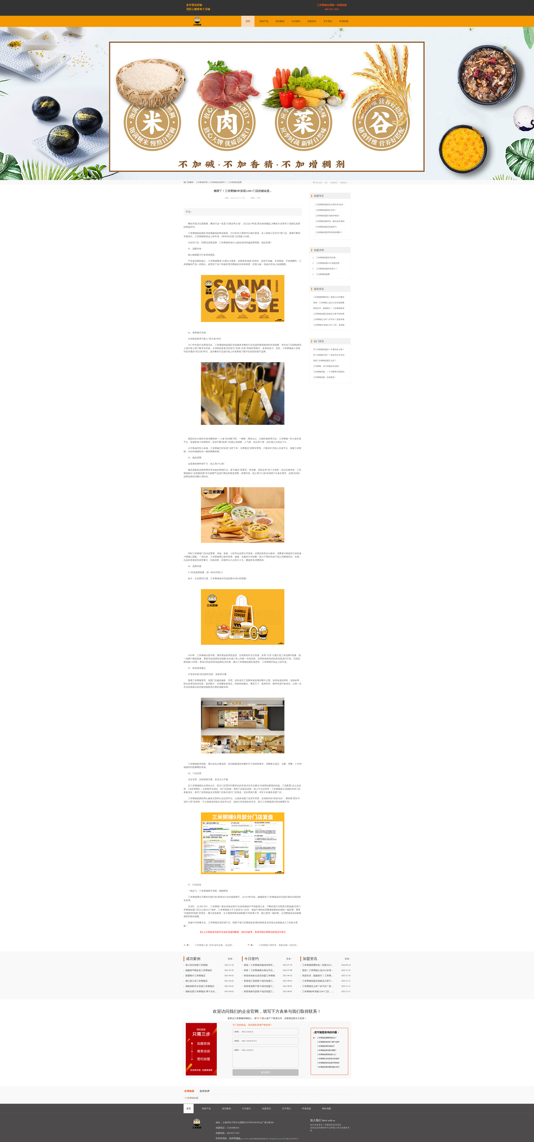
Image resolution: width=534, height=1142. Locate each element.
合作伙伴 (205, 1091)
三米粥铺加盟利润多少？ (327, 269)
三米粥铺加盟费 (235, 182)
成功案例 (279, 21)
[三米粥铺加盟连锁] (197, 1123)
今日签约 (295, 21)
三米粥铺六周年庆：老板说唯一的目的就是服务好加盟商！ (279, 945)
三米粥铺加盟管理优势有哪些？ (329, 232)
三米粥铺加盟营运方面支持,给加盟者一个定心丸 (331, 205)
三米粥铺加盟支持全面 (326, 258)
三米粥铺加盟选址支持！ (326, 210)
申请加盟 (343, 21)
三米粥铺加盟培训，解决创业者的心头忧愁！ (331, 221)
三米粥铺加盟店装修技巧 (326, 227)
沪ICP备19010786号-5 (290, 1139)
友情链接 (189, 1091)
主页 (326, 183)
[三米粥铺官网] (197, 21)
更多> (231, 959)
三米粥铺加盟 (191, 1098)
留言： (238, 1050)
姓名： (238, 1032)
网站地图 (326, 1108)
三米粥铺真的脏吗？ (218, 182)
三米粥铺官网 (201, 182)
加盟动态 (343, 183)
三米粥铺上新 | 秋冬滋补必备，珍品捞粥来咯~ (215, 945)
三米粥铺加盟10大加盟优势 (327, 263)
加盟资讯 (311, 21)
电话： (238, 1041)
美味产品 (263, 21)
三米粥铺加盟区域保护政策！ (328, 216)
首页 (248, 21)
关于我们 (327, 21)
